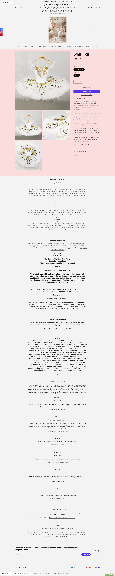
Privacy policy (56, 573)
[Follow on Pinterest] (1, 35)
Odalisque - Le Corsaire (62, 462)
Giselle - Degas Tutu (62, 431)
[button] (16, 30)
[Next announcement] (74, 7)
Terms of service (64, 573)
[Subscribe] (41, 554)
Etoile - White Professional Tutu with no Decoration (62, 445)
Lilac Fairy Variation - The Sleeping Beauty (62, 518)
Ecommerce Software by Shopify (36, 573)
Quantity (75, 78)
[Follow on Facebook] (1, 29)
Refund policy (48, 573)
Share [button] (76, 156)
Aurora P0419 (62, 409)
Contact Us (110, 574)
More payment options (86, 95)
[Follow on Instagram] (1, 32)
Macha (62, 481)
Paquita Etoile (66, 536)
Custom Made (79, 69)
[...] (69, 248)
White (76, 75)
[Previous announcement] (40, 7)
